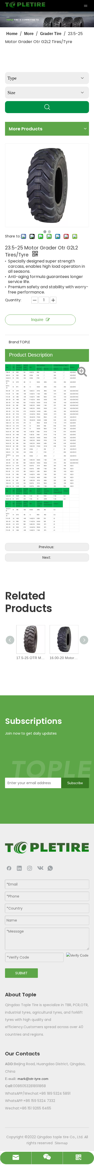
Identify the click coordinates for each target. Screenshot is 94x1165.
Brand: (14, 342)
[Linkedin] (19, 868)
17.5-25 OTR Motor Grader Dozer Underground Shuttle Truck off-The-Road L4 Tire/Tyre (30, 658)
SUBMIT (21, 973)
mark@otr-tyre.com (33, 1079)
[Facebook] (9, 868)
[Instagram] (30, 868)
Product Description (31, 355)
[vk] (40, 868)
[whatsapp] (50, 868)
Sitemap (61, 1143)
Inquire (37, 320)
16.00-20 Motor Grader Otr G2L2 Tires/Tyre (64, 658)
